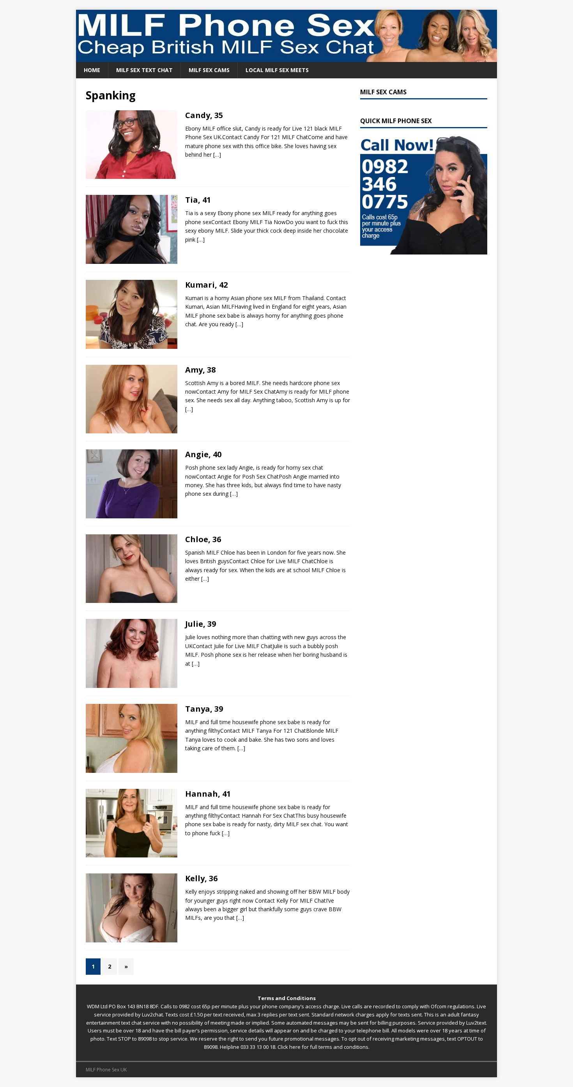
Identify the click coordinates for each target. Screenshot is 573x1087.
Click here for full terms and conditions (323, 1046)
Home (92, 70)
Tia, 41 (198, 199)
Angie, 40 (203, 454)
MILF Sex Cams (209, 70)
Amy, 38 (200, 369)
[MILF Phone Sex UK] (286, 57)
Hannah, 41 (208, 793)
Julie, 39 (200, 624)
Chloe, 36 (203, 539)
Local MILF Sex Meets (277, 70)
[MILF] (131, 144)
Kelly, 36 (201, 878)
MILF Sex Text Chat (144, 70)
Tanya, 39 (204, 708)
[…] (217, 154)
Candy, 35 (204, 115)
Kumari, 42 (206, 284)
